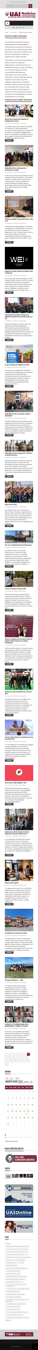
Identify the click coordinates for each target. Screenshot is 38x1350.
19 (28, 1061)
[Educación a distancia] (19, 1212)
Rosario (8, 1243)
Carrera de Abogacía (11, 1265)
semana (26, 1082)
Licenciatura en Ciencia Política (14, 1282)
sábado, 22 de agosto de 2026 (18, 2)
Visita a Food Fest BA (11, 504)
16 (15, 1061)
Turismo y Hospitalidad (20, 123)
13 (26, 1058)
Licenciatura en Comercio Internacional (17, 1268)
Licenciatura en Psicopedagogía (14, 1315)
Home (6, 32)
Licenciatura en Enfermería (13, 1297)
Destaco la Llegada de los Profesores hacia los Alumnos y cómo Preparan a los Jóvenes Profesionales (18, 641)
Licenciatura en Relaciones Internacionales (17, 1289)
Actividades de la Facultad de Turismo (16, 933)
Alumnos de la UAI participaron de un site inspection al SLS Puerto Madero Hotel (17, 833)
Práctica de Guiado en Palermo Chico (15, 589)
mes (20, 1082)
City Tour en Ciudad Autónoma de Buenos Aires (18, 545)
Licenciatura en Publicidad (13, 1306)
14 (6, 1061)
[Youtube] (22, 28)
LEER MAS (9, 140)
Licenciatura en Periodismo (13, 1271)
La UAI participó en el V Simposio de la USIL (17, 365)
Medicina (21, 1263)
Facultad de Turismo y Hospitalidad (15, 1294)
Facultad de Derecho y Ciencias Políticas (17, 1249)
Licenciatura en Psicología (13, 1273)
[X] (17, 28)
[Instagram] (20, 28)
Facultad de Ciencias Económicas (15, 1254)
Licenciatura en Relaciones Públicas (15, 1304)
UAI (27, 1254)
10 (14, 1058)
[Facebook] (14, 28)
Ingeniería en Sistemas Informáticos (15, 1279)
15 (11, 1061)
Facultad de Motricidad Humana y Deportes (17, 1317)
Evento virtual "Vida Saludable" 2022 (15, 783)
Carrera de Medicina (11, 1263)
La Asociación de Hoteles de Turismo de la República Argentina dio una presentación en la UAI (18, 316)
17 (19, 1061)
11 (18, 1058)
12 (22, 1058)
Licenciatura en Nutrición (13, 1291)
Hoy (17, 1078)
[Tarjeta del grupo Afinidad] (19, 1193)
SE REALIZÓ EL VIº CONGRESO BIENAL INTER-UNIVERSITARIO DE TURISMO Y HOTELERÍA (17, 1025)
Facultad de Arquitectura (13, 1309)
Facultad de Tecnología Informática (15, 1260)
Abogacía (8, 1320)
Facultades (13, 32)
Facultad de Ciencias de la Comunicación (17, 1252)
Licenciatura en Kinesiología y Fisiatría (16, 1276)
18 (24, 1061)
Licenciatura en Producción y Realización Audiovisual (17, 1300)
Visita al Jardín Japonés (12, 883)
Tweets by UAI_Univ (11, 1141)
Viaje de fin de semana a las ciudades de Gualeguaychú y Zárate (16, 120)
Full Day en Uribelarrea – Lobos (14, 980)
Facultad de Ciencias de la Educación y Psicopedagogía (16, 1285)
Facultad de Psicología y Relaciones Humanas (18, 1257)
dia (31, 1082)
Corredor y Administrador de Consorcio (17, 1312)
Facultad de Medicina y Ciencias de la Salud (17, 1246)
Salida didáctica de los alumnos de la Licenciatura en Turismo (15, 169)
